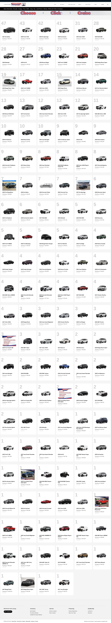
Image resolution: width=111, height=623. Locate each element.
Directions (90, 612)
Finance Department (73, 611)
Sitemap (23, 621)
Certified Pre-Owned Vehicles (36, 614)
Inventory (32, 608)
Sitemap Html (28, 621)
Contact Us (8, 611)
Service (51, 608)
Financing (71, 608)
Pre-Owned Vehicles (34, 612)
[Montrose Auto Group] (15, 4)
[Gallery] (55, 13)
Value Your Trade (72, 612)
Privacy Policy (14, 621)
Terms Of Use (19, 621)
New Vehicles (33, 611)
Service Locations (53, 611)
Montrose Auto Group (7, 621)
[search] (107, 4)
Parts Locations (52, 612)
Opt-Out (36, 621)
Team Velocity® (91, 621)
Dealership (91, 608)
